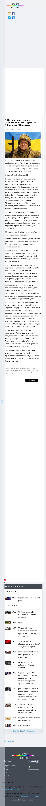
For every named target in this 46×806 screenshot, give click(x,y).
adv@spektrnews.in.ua (10, 789)
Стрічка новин (10, 766)
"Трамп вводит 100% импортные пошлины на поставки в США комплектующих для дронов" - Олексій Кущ (28, 678)
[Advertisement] (23, 43)
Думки (7, 772)
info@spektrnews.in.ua (30, 796)
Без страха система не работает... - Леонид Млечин (27, 665)
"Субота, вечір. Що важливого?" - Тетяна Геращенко (27, 614)
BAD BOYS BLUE (26, 726)
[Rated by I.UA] (34, 768)
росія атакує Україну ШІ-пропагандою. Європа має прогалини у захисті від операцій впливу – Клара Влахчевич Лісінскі (28, 694)
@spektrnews (9, 741)
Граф (20, 622)
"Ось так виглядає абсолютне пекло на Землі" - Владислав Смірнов (29, 644)
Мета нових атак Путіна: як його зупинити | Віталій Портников (29, 654)
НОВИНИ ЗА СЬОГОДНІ (23, 731)
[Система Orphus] (34, 761)
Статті (6, 769)
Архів (6, 776)
